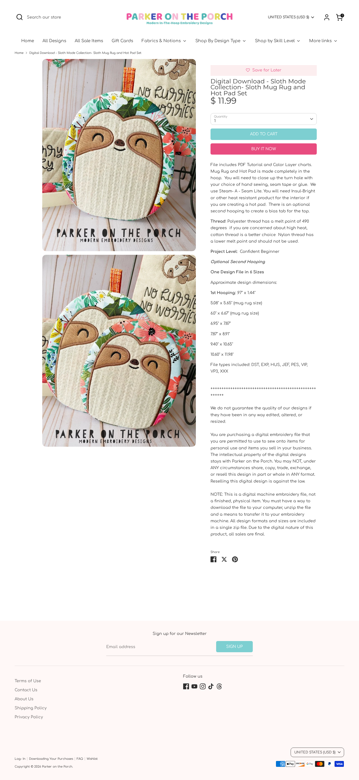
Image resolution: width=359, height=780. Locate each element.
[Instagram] (203, 686)
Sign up (234, 646)
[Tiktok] (211, 686)
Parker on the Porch (57, 766)
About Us (24, 699)
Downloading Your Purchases (51, 758)
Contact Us (26, 690)
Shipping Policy (31, 708)
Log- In (20, 758)
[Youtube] (194, 686)
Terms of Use (28, 681)
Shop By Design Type (218, 41)
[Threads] (219, 686)
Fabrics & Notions (162, 41)
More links (321, 41)
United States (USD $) (288, 17)
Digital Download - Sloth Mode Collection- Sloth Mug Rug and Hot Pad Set (85, 53)
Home (27, 41)
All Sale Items (89, 41)
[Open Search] (19, 17)
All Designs (54, 41)
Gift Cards (122, 41)
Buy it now (263, 149)
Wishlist (92, 758)
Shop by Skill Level (275, 41)
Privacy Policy (29, 717)
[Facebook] (186, 686)
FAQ (80, 758)
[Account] (327, 17)
